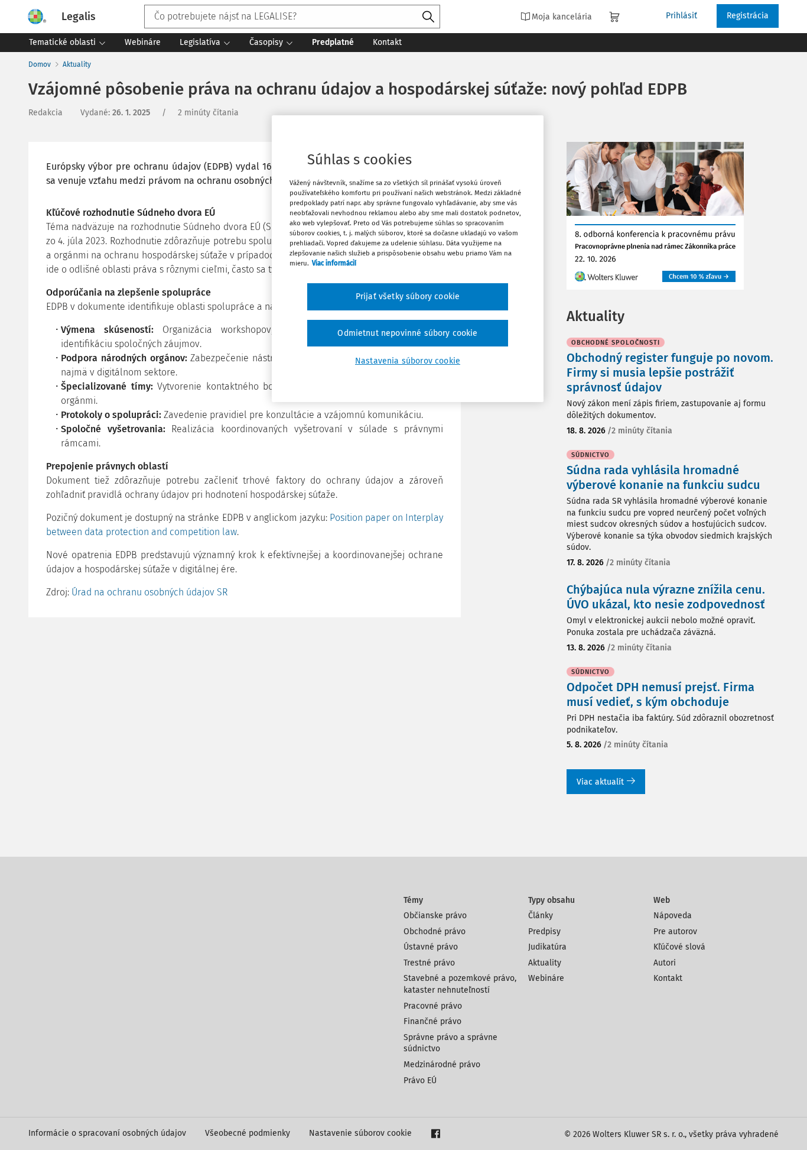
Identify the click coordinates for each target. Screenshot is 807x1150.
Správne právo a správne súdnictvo (450, 1043)
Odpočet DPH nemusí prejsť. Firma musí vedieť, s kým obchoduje (660, 694)
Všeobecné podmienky (247, 1133)
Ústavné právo (430, 947)
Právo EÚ (420, 1081)
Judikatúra (547, 947)
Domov (39, 64)
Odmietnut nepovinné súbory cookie (407, 333)
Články (540, 916)
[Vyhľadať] (428, 17)
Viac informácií (334, 263)
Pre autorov (675, 932)
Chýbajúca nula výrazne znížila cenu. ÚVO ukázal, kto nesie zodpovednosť (666, 596)
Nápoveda (672, 916)
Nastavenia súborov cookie (407, 361)
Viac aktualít (600, 782)
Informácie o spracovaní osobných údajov (107, 1133)
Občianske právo (435, 916)
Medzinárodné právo (441, 1065)
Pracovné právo (432, 1006)
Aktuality (77, 64)
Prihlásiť (681, 16)
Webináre (546, 978)
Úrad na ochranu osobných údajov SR (149, 592)
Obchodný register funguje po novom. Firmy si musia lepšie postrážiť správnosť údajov (670, 372)
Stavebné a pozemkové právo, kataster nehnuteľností (459, 984)
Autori (664, 963)
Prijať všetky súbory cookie (408, 296)
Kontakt (667, 978)
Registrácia (748, 16)
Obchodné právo (434, 932)
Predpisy (544, 932)
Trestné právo (429, 963)
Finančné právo (432, 1021)
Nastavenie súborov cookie (360, 1133)
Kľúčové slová (679, 947)
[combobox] (292, 16)
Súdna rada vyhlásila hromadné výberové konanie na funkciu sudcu (663, 477)
